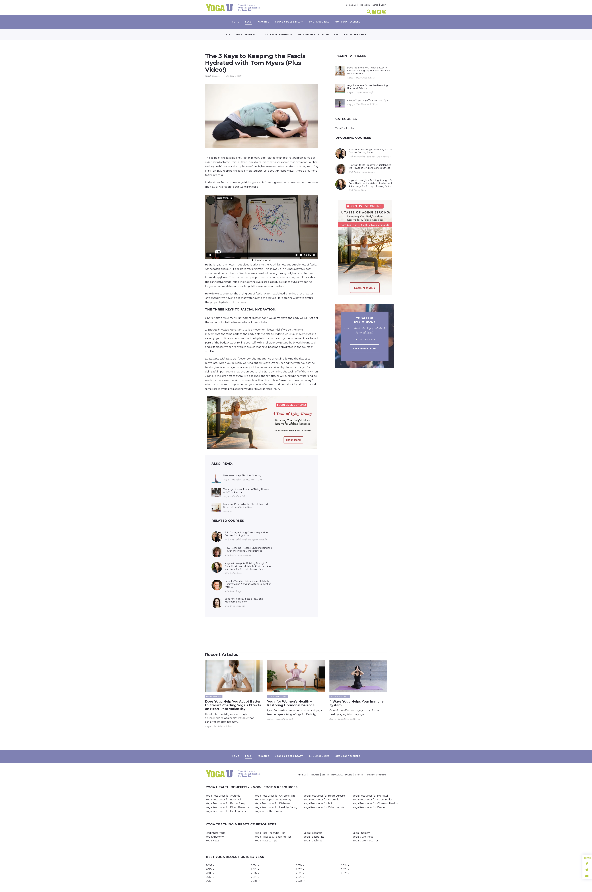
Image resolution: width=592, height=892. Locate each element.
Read (248, 22)
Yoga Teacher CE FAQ (332, 775)
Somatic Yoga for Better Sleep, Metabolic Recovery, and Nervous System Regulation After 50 (248, 584)
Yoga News (212, 840)
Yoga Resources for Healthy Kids (226, 811)
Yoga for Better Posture (269, 811)
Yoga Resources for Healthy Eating (276, 807)
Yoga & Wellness (363, 836)
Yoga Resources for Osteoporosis (324, 807)
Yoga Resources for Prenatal (370, 795)
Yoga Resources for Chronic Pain (275, 795)
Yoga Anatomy (215, 836)
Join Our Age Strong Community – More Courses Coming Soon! (246, 534)
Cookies (359, 775)
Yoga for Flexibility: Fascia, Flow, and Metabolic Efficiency (244, 600)
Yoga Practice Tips (345, 128)
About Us (302, 775)
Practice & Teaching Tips (350, 34)
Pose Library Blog (247, 34)
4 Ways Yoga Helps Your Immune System (369, 100)
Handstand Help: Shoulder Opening (242, 475)
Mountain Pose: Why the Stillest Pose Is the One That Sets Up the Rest (247, 505)
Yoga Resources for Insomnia (321, 799)
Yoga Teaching (313, 840)
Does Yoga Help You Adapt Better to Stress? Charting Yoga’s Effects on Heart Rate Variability (369, 70)
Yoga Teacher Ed (314, 836)
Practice (263, 22)
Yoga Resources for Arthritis (223, 795)
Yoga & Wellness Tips (365, 840)
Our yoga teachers (347, 22)
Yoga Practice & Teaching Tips (273, 836)
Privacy (348, 775)
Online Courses (319, 22)
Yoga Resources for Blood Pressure (227, 807)
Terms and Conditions (375, 775)
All (228, 34)
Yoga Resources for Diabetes (272, 803)
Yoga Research (313, 832)
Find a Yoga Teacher (368, 5)
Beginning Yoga (215, 832)
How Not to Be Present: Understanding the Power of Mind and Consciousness (248, 549)
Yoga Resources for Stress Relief (372, 799)
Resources (314, 775)
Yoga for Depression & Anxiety (273, 799)
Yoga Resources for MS (318, 803)
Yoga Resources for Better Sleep (226, 803)
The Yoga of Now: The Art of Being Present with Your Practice (246, 491)
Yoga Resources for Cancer (369, 807)
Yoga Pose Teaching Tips (270, 832)
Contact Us (351, 5)
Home (235, 22)
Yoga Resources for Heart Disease (324, 795)
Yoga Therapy (361, 832)
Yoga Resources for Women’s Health (375, 803)
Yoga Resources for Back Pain (224, 799)
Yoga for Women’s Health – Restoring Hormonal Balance (367, 87)
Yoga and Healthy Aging (313, 34)
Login (383, 5)
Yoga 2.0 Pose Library (289, 22)
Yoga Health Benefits (278, 34)
